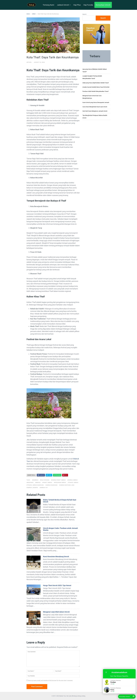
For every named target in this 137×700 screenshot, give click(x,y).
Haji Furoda (88, 5)
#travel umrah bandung (35, 485)
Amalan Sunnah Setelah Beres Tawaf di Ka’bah (95, 87)
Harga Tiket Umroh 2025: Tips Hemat (57, 585)
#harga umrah (72, 480)
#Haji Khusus (44, 480)
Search (84, 14)
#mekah (38, 482)
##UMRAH (35, 480)
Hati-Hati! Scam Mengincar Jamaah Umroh (94, 111)
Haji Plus (77, 5)
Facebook (41, 475)
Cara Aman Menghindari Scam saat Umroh (94, 107)
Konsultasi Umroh (103, 5)
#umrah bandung (51, 485)
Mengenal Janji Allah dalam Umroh (56, 612)
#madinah (30, 482)
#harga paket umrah (58, 480)
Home (28, 14)
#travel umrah (73, 482)
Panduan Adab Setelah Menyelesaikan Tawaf (95, 91)
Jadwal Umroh (63, 5)
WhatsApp (58, 475)
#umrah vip (44, 487)
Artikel (33, 14)
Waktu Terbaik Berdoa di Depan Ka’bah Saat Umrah (59, 501)
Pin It (65, 475)
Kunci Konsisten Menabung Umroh (56, 556)
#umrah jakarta (32, 487)
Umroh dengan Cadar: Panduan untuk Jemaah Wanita (60, 529)
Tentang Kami (48, 5)
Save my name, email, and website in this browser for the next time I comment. (50, 680)
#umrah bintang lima (66, 485)
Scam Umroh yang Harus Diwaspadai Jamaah (95, 102)
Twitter (49, 475)
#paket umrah (47, 482)
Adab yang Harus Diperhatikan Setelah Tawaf (95, 83)
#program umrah (60, 482)
